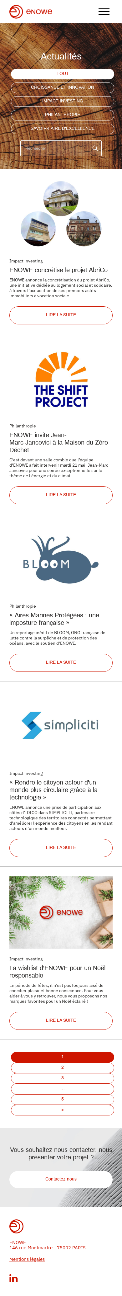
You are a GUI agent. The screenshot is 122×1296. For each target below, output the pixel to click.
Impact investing (62, 101)
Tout (63, 74)
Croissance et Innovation (62, 88)
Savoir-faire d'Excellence (62, 129)
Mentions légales (27, 1259)
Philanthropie (62, 115)
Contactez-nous (61, 1179)
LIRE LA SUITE (61, 315)
